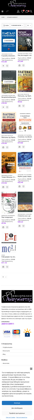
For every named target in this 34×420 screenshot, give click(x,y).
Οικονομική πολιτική (7, 54)
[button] (31, 369)
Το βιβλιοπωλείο (7, 347)
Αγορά (19, 65)
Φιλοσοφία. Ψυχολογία (23, 94)
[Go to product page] (25, 40)
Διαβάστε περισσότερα (3, 65)
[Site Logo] (17, 4)
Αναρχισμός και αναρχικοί (8, 215)
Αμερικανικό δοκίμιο (7, 175)
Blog (4, 354)
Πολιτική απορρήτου (21, 417)
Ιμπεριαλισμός (22, 214)
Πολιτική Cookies (10, 417)
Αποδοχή (17, 403)
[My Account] (18, 11)
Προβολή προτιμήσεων (17, 413)
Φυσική (3, 255)
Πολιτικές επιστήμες (23, 53)
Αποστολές (6, 363)
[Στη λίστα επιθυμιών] (7, 65)
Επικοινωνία (6, 351)
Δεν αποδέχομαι (17, 408)
